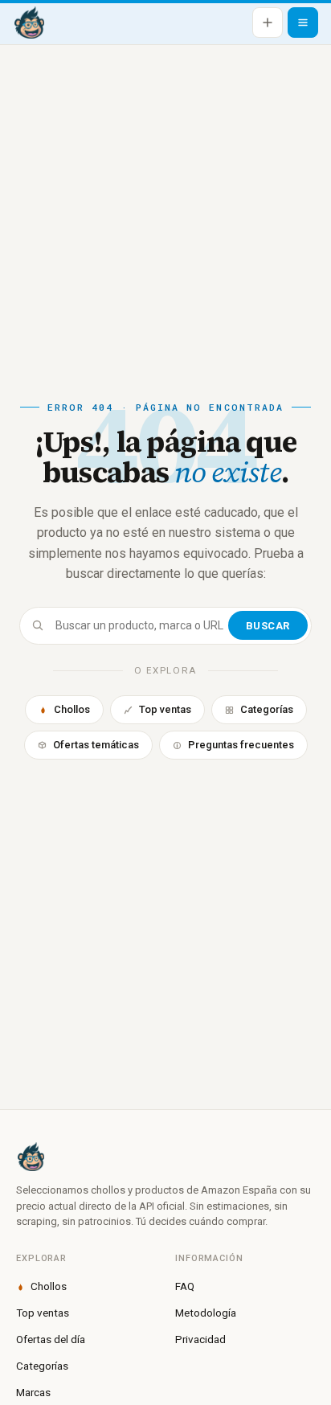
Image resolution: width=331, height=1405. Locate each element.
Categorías (266, 709)
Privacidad (200, 1339)
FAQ (184, 1286)
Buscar (268, 626)
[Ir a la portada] (29, 22)
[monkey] (165, 1156)
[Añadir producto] (267, 22)
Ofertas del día (50, 1339)
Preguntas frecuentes (241, 745)
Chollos (72, 709)
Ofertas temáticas (96, 745)
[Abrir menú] (303, 22)
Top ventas (165, 709)
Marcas (33, 1392)
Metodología (205, 1312)
